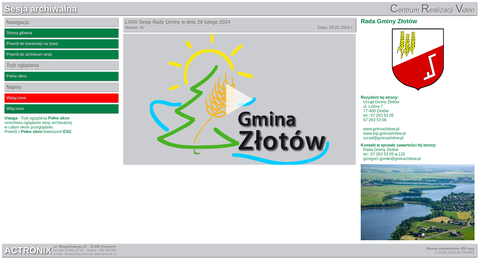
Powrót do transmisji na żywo (32, 44)
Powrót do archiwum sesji (29, 54)
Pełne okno (16, 76)
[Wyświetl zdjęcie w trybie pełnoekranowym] (418, 202)
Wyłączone (16, 98)
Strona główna (19, 33)
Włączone (15, 108)
